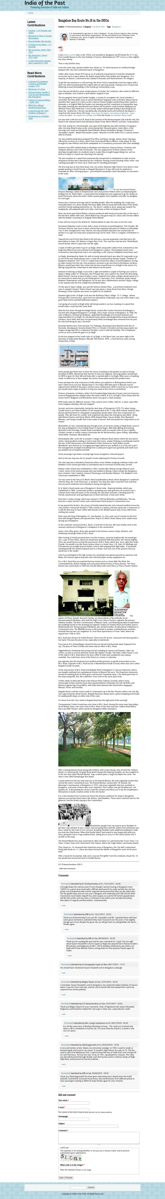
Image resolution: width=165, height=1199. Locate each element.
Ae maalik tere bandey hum (85, 115)
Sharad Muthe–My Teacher (39, 42)
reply (63, 906)
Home (30, 13)
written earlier (69, 55)
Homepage (63, 1117)
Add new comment (67, 869)
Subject (61, 1124)
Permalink (65, 884)
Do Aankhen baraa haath (121, 115)
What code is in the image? (72, 1165)
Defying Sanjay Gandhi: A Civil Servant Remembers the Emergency (39, 95)
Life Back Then (98, 27)
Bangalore (116, 27)
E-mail (61, 1107)
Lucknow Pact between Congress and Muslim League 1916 (38, 84)
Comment (63, 1131)
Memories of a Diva (36, 89)
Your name (63, 1100)
